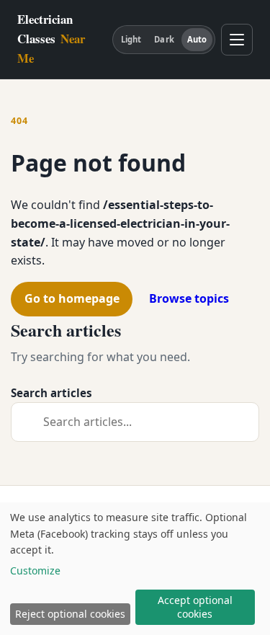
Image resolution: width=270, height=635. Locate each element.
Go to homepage (72, 298)
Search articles (51, 393)
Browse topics (189, 298)
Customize (35, 570)
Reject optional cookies (70, 614)
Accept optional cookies (195, 607)
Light (131, 39)
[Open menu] (237, 39)
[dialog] (135, 568)
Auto (197, 39)
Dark (164, 39)
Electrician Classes (51, 38)
